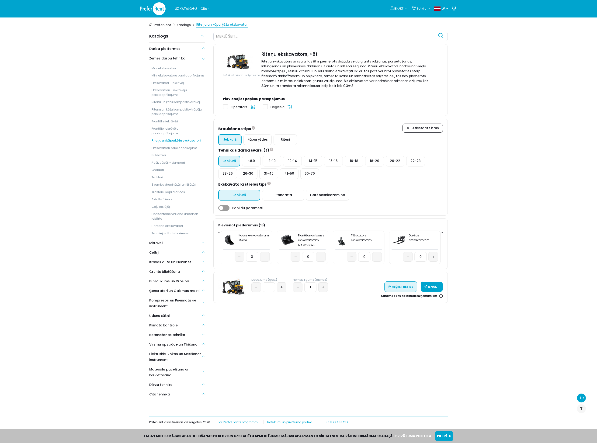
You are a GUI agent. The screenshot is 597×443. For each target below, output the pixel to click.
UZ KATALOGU (186, 8)
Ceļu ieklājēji (161, 206)
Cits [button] (204, 8)
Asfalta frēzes (162, 199)
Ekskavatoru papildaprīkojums (175, 148)
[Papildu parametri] (223, 208)
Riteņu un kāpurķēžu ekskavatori (176, 140)
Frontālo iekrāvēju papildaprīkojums (165, 130)
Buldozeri (159, 155)
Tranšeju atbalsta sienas (170, 233)
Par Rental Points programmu (239, 422)
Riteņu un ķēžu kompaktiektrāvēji (176, 102)
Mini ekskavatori (164, 68)
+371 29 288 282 (337, 422)
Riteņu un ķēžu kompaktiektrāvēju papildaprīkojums (177, 111)
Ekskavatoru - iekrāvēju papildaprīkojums (169, 92)
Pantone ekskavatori (167, 226)
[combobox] (326, 37)
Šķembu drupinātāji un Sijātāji (174, 184)
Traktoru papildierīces (168, 192)
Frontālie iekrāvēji (165, 121)
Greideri (158, 170)
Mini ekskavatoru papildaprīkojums (178, 75)
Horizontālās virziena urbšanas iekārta (175, 216)
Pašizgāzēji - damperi (168, 162)
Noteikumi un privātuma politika (289, 422)
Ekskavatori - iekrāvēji (168, 83)
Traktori (157, 177)
